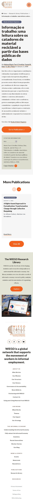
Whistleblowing (16, 498)
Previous (14, 189)
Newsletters (16, 464)
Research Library (16, 473)
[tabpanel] (16, 306)
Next (19, 189)
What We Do (16, 410)
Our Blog (17, 447)
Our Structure (16, 379)
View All (16, 244)
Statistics (16, 437)
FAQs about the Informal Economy (16, 433)
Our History (16, 383)
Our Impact (16, 417)
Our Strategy (16, 420)
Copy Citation (9, 166)
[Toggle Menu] (29, 5)
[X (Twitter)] (9, 342)
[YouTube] (24, 342)
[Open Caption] (28, 313)
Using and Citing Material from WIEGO (16, 400)
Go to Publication (12, 130)
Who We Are (16, 372)
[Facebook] (14, 342)
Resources (16, 479)
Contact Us (16, 397)
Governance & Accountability (16, 386)
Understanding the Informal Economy (16, 430)
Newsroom (16, 460)
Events (16, 456)
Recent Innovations (16, 440)
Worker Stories (16, 444)
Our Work (16, 406)
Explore (16, 289)
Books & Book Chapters (18, 122)
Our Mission (16, 376)
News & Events (16, 453)
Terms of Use (16, 490)
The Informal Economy (16, 426)
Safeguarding (16, 494)
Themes (16, 413)
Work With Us (16, 390)
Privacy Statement (16, 486)
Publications (16, 469)
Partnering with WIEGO (16, 393)
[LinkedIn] (19, 342)
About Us (16, 369)
